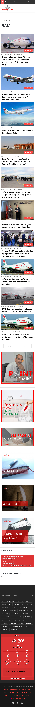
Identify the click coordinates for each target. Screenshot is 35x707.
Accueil (5, 20)
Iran (29, 610)
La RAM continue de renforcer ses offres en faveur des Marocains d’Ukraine (16, 281)
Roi (4, 623)
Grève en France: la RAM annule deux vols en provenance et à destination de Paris (15, 97)
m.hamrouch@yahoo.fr (9, 558)
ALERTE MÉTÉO (8, 601)
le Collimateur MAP (8, 54)
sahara (5, 626)
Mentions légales (15, 692)
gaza (22, 610)
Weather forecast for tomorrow (15, 671)
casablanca (6, 604)
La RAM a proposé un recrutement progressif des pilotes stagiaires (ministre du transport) (16, 194)
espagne (23, 607)
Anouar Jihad (6, 332)
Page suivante (26, 346)
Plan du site (8, 695)
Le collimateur (6, 92)
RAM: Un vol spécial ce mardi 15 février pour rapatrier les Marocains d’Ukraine (17, 337)
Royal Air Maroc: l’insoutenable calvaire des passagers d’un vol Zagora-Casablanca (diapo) (15, 161)
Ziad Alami (5, 156)
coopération (18, 604)
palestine (6, 620)
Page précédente (9, 346)
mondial (24, 613)
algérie (19, 601)
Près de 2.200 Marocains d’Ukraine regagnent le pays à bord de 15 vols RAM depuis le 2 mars (17, 253)
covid (29, 604)
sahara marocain (17, 626)
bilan (28, 601)
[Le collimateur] (7, 8)
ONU (28, 617)
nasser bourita (17, 617)
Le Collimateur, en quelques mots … (20, 689)
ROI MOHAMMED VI (16, 623)
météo (5, 617)
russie (29, 623)
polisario (16, 620)
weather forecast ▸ (17, 678)
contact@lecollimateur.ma (15, 557)
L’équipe (6, 692)
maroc (14, 613)
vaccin (13, 629)
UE (28, 626)
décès (14, 607)
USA (5, 629)
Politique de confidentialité (22, 695)
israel (5, 613)
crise (5, 607)
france (13, 610)
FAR (4, 610)
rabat (25, 620)
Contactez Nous (26, 692)
